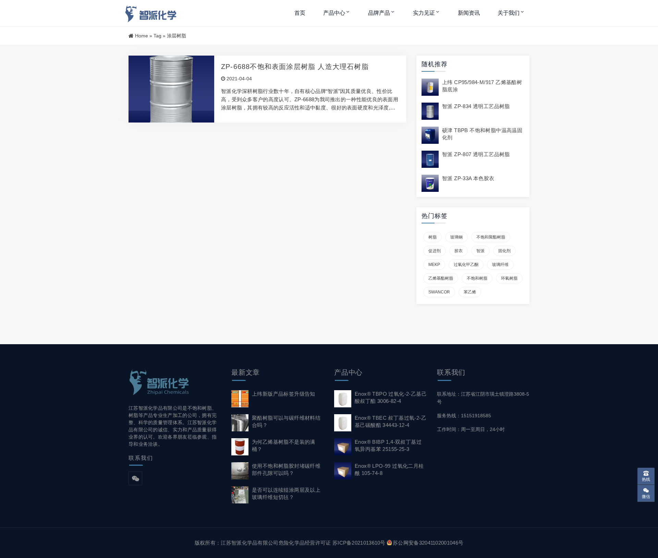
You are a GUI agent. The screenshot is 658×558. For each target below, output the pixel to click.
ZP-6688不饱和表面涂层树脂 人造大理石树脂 (295, 66)
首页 (299, 13)
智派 (480, 250)
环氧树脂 (509, 278)
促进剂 (434, 250)
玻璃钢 (456, 237)
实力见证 (424, 13)
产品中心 (334, 13)
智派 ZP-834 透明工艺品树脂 (476, 106)
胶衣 (458, 250)
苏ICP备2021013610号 (359, 543)
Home (141, 35)
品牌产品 (379, 13)
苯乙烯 (470, 292)
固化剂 (504, 250)
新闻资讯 (469, 13)
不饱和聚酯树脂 (490, 237)
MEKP (434, 264)
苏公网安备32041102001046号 (428, 543)
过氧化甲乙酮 (466, 264)
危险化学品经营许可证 (305, 543)
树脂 (432, 237)
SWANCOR (439, 292)
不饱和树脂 (477, 278)
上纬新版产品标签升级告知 (283, 394)
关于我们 (509, 13)
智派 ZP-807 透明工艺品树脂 (476, 154)
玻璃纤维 (500, 264)
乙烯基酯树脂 (440, 278)
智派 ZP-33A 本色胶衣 (468, 178)
